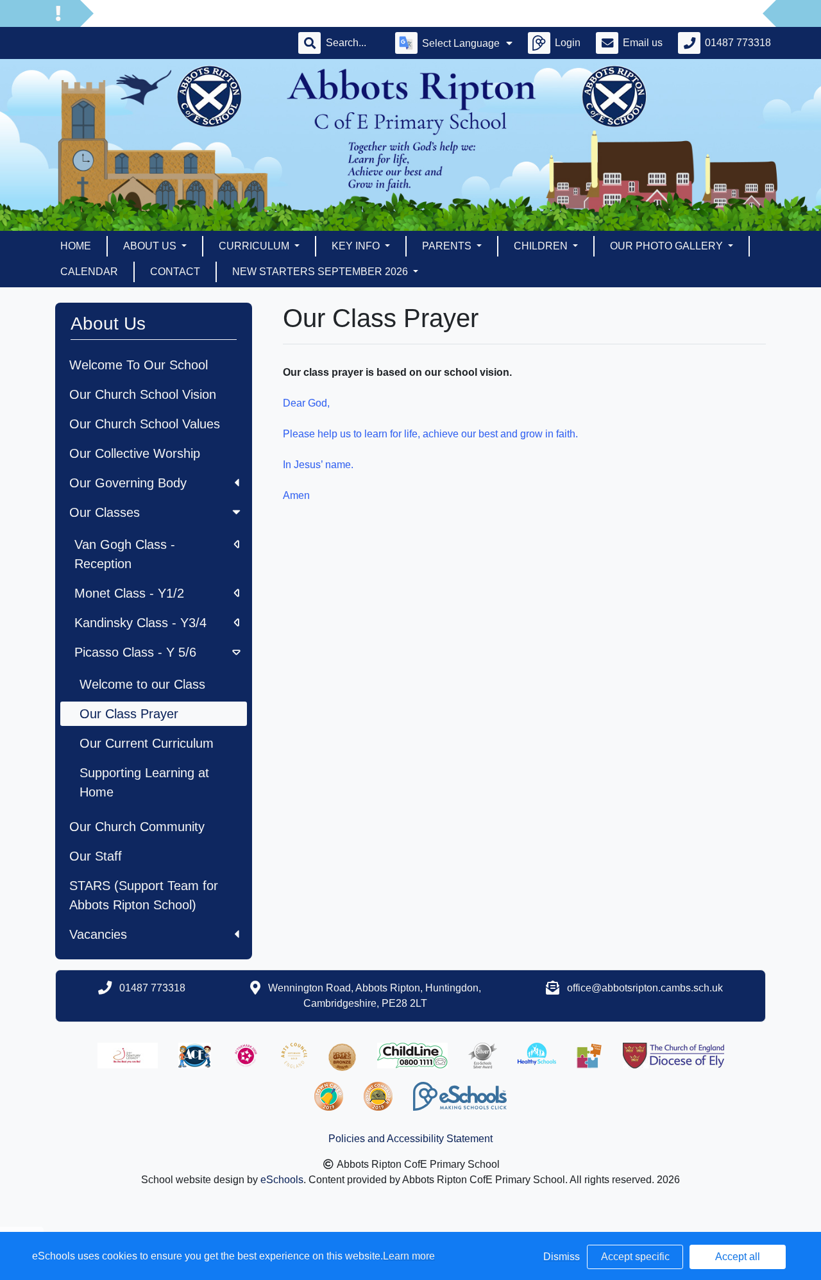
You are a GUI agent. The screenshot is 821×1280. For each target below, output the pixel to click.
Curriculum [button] (255, 245)
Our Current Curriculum (147, 743)
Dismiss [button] (561, 1256)
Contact (175, 271)
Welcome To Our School (138, 365)
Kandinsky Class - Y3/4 (140, 623)
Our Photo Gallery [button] (667, 245)
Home (75, 245)
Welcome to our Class (142, 684)
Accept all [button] (737, 1256)
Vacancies (98, 934)
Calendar (89, 271)
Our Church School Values (144, 424)
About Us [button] (151, 245)
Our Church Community (137, 827)
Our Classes (104, 512)
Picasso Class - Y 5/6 (135, 652)
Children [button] (542, 245)
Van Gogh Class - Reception (124, 554)
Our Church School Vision (142, 394)
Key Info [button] (357, 245)
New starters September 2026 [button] (321, 271)
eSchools (281, 1179)
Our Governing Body (128, 483)
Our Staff (95, 856)
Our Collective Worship (134, 453)
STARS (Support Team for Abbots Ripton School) (143, 895)
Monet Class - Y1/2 (129, 593)
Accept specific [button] (635, 1256)
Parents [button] (448, 245)
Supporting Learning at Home (144, 782)
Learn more (409, 1256)
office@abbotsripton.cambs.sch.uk (645, 987)
